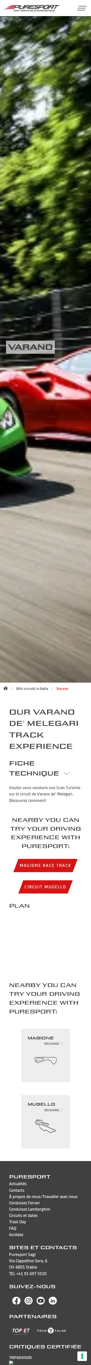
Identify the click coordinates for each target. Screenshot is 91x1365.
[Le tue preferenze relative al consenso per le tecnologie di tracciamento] (82, 1356)
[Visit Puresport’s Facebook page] (16, 1303)
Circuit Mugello (45, 887)
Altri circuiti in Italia (32, 688)
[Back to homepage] (7, 688)
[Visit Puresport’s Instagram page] (28, 1303)
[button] (80, 8)
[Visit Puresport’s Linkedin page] (53, 1303)
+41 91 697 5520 (31, 1273)
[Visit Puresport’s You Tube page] (40, 1303)
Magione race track (45, 865)
